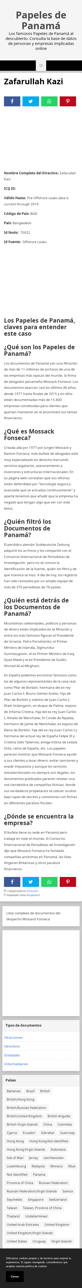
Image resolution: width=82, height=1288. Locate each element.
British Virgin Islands (22, 1124)
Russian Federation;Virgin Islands (32, 1191)
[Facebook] (12, 101)
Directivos (32, 891)
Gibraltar (48, 1133)
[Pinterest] (68, 101)
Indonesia (58, 1149)
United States (17, 1241)
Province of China (20, 1183)
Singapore (35, 1199)
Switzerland (58, 1199)
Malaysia (38, 1166)
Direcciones (13, 1037)
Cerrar (15, 1276)
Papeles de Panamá (41, 20)
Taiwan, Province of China (42, 1208)
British (45, 1091)
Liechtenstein (54, 1158)
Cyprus (12, 1133)
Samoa (67, 1191)
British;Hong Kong (20, 1099)
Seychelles (14, 1199)
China (47, 1124)
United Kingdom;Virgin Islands (30, 1233)
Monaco (56, 1166)
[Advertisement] (41, 136)
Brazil (30, 1091)
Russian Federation (53, 1183)
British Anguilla (59, 1116)
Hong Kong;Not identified (48, 1141)
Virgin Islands (61, 1241)
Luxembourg (16, 1166)
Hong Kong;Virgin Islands (26, 1149)
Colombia (65, 1124)
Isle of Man (15, 1158)
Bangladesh (33, 895)
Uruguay (39, 1241)
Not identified (17, 1174)
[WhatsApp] (49, 101)
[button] (41, 65)
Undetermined (36, 1216)
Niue (71, 1166)
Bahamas (14, 1091)
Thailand (13, 1216)
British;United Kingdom (24, 1116)
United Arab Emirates (23, 1224)
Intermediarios (16, 1064)
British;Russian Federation (26, 1108)
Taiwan (12, 1208)
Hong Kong (15, 1141)
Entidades (12, 1055)
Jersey (33, 1158)
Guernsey (67, 1133)
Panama (39, 1174)
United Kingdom (57, 1224)
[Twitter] (31, 101)
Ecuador (29, 1133)
